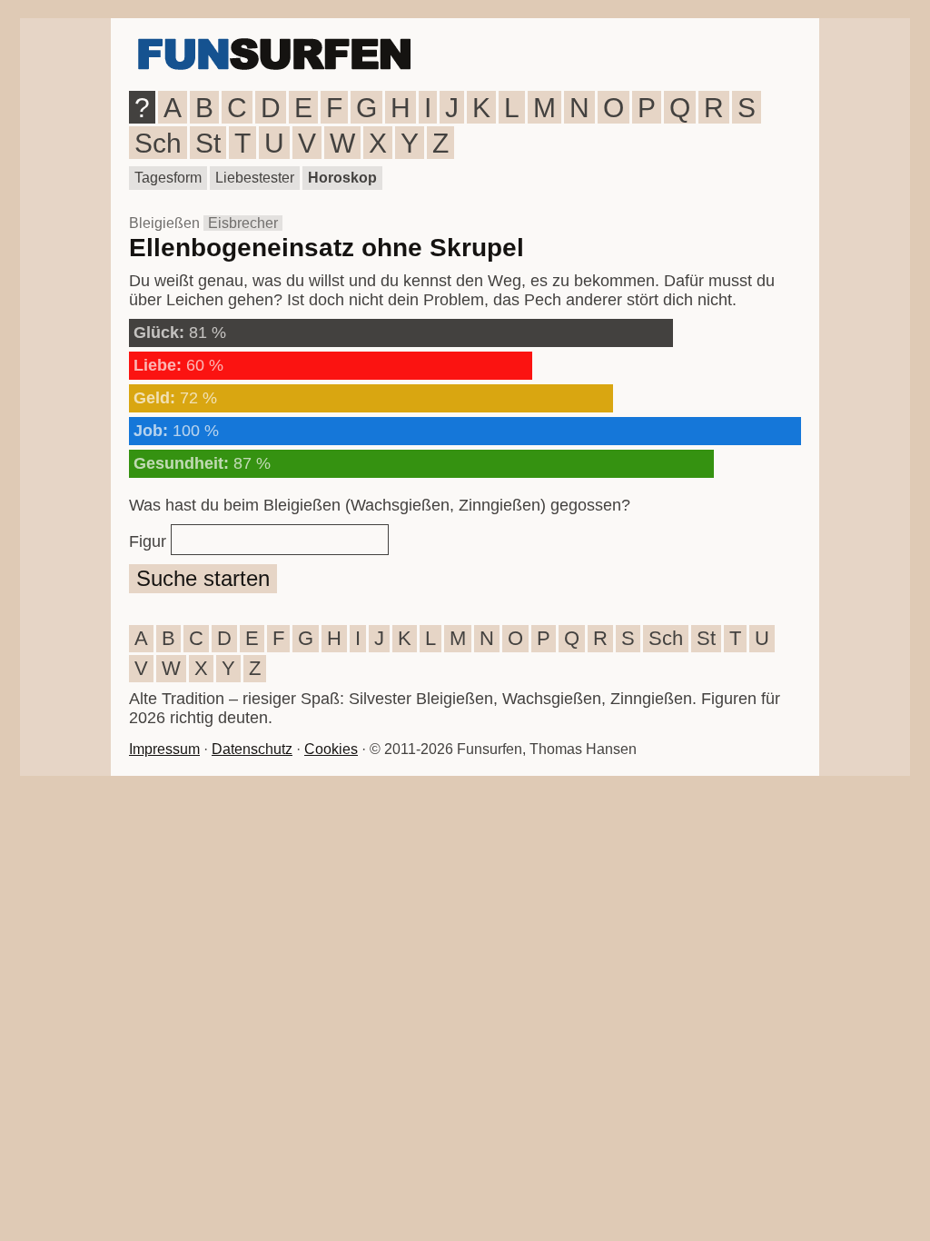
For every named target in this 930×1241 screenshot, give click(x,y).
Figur (147, 541)
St (208, 143)
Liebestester (254, 177)
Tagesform (168, 177)
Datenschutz (252, 749)
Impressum (164, 749)
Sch (158, 143)
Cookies (331, 749)
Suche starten (203, 578)
